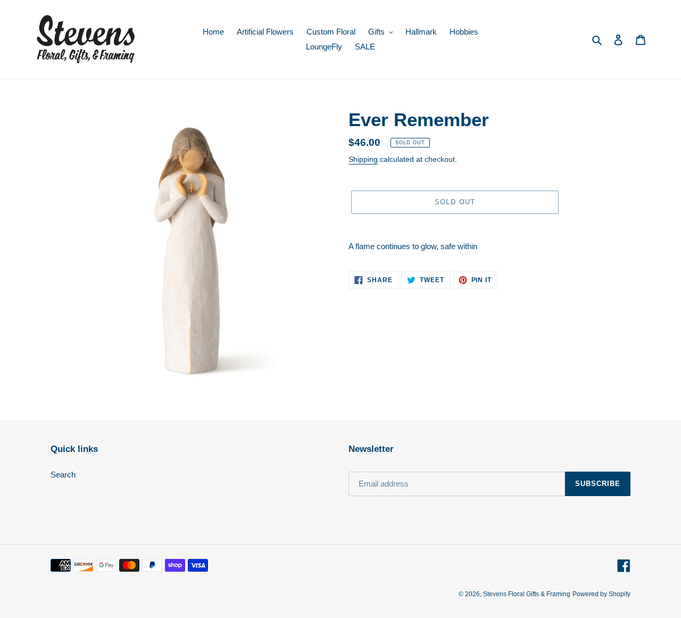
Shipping (363, 159)
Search (63, 474)
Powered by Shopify (601, 594)
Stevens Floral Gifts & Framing (526, 594)
